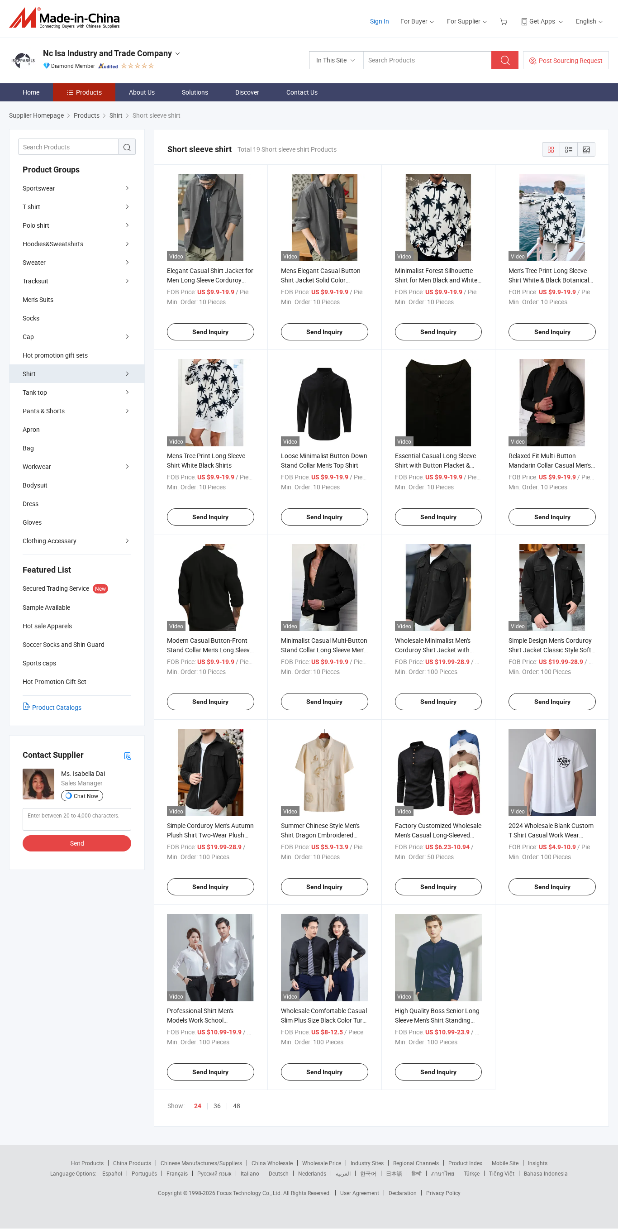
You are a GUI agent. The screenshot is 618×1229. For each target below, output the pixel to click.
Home (31, 92)
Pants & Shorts (44, 410)
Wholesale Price (321, 1163)
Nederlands (312, 1173)
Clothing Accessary (49, 540)
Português (144, 1173)
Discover (247, 92)
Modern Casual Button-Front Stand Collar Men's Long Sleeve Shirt (210, 650)
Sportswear (39, 188)
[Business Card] (127, 755)
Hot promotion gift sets (55, 355)
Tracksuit (35, 281)
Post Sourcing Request (571, 60)
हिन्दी (417, 1173)
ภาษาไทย (442, 1173)
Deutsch (279, 1173)
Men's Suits (38, 299)
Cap (28, 336)
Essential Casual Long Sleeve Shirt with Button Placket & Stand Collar (435, 465)
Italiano (250, 1173)
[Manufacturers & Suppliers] (67, 18)
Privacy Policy (443, 1192)
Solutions (195, 92)
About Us (142, 92)
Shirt (29, 373)
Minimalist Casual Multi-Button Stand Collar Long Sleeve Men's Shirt (324, 650)
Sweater (34, 262)
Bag (28, 448)
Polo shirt (36, 225)
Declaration (403, 1192)
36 (217, 1105)
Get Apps (542, 21)
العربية (343, 1173)
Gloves (32, 522)
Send (77, 843)
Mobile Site (505, 1163)
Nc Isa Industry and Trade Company (107, 53)
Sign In (379, 21)
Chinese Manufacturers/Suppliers (201, 1163)
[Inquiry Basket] (504, 21)
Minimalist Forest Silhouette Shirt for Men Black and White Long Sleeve (436, 280)
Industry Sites (367, 1163)
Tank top (35, 392)
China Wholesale (272, 1163)
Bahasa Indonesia (546, 1173)
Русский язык (214, 1173)
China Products (132, 1163)
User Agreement (359, 1192)
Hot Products (87, 1163)
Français (177, 1173)
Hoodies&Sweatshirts (53, 243)
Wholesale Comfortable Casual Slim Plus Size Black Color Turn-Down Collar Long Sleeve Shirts (324, 1020)
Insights (537, 1163)
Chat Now (86, 795)
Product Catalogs (56, 707)
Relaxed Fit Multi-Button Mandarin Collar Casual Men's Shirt (550, 465)
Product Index (465, 1163)
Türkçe (472, 1173)
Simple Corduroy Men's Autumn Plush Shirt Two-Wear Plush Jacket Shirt (210, 835)
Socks (31, 318)
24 (197, 1105)
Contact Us (302, 92)
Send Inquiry (210, 331)
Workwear (37, 466)
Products (89, 92)
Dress (30, 503)
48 (236, 1105)
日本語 (394, 1173)
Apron (31, 429)
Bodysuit (35, 485)
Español (112, 1173)
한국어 (368, 1173)
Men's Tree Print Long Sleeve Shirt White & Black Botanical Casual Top (549, 280)
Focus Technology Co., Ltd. (250, 1192)
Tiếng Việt (501, 1173)
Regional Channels (416, 1163)
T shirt (31, 206)
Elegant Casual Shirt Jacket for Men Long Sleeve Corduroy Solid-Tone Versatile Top (210, 280)
